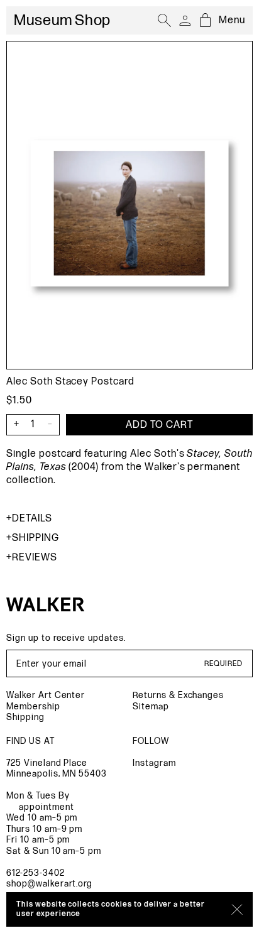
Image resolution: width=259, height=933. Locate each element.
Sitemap (151, 706)
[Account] (185, 21)
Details (32, 519)
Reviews (34, 558)
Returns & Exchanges (178, 695)
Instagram (154, 763)
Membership (33, 706)
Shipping (35, 538)
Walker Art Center (45, 695)
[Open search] (165, 21)
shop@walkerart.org (49, 883)
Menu (232, 20)
